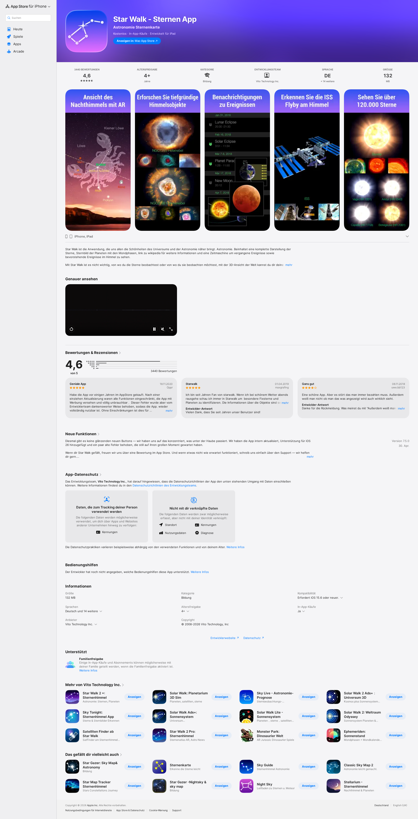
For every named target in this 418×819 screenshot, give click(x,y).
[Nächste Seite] (414, 160)
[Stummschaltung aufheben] (162, 329)
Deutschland (381, 805)
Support (176, 810)
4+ (183, 611)
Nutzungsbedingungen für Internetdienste (88, 810)
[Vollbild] (170, 329)
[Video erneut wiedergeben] (71, 329)
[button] (28, 29)
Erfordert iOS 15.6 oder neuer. (318, 597)
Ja (299, 611)
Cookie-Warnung (158, 810)
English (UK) (400, 805)
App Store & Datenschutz (130, 810)
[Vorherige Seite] (61, 160)
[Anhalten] (154, 329)
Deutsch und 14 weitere (81, 611)
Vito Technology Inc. (79, 624)
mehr (288, 265)
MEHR (169, 410)
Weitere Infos (235, 547)
